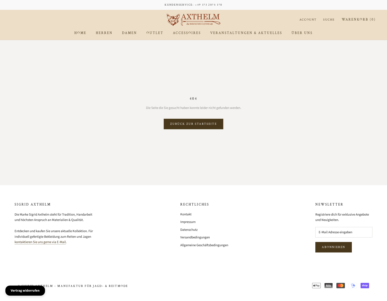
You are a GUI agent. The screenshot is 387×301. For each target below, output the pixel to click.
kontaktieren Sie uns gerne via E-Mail (40, 242)
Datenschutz (189, 229)
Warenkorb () (359, 19)
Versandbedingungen (195, 237)
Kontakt (185, 214)
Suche (329, 20)
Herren (104, 33)
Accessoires (187, 33)
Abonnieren (333, 247)
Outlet (154, 33)
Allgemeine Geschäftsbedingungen (204, 245)
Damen (129, 33)
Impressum (188, 222)
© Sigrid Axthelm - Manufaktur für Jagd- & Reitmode (73, 286)
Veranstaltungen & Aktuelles (246, 33)
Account (308, 20)
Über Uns (302, 33)
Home (80, 33)
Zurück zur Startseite (193, 124)
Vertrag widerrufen (25, 290)
